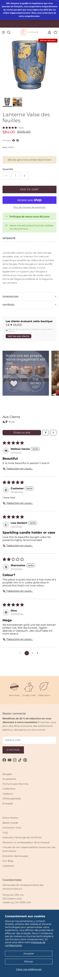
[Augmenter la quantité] (24, 175)
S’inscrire (13, 750)
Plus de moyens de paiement (29, 207)
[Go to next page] (38, 653)
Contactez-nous (12, 827)
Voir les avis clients (18, 336)
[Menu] (3, 32)
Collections (9, 788)
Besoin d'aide (10, 822)
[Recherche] (10, 32)
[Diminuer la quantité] (6, 175)
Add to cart (29, 189)
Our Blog (8, 860)
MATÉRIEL (9, 304)
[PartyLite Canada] (29, 32)
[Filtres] (45, 432)
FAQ (5, 832)
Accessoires (9, 778)
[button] (10, 127)
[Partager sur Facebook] (13, 140)
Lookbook (8, 865)
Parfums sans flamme (15, 783)
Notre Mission (10, 817)
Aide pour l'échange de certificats (22, 837)
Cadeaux (8, 793)
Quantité (8, 169)
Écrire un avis (22, 432)
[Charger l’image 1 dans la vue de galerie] (29, 66)
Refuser (28, 961)
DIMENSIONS (10, 296)
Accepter (28, 953)
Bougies (7, 774)
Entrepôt (8, 803)
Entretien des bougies (15, 855)
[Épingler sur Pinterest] (17, 140)
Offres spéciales (12, 798)
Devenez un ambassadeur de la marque (26, 842)
